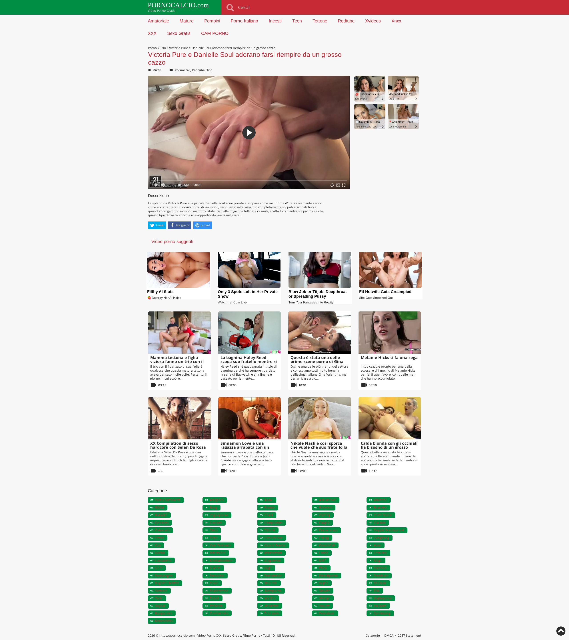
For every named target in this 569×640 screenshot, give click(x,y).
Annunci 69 (327, 500)
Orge (268, 568)
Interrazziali (273, 553)
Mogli (378, 560)
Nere (158, 568)
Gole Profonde (220, 545)
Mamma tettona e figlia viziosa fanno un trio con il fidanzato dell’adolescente (177, 361)
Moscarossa (163, 621)
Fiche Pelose (273, 538)
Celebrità (161, 522)
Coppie (324, 522)
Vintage (324, 598)
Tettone (320, 20)
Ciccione (216, 522)
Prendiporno (328, 575)
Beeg (213, 507)
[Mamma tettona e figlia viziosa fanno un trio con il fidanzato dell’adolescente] (179, 332)
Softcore (161, 590)
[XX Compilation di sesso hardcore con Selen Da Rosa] (179, 418)
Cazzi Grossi (383, 515)
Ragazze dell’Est (166, 583)
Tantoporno (272, 590)
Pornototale (272, 575)
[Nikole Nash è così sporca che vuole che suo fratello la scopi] (319, 418)
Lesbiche (380, 553)
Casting (324, 515)
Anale (268, 500)
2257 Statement (409, 635)
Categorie (373, 635)
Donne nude (328, 530)
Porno (152, 48)
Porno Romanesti (167, 500)
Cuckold (379, 522)
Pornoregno (163, 575)
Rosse (214, 583)
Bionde (269, 507)
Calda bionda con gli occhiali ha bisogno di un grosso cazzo (389, 447)
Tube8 (214, 598)
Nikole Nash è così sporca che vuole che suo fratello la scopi (319, 447)
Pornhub (380, 568)
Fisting (324, 538)
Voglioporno (382, 598)
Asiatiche (380, 500)
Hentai (160, 553)
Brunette (380, 507)
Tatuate (324, 590)
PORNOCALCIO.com (178, 5)
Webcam (216, 606)
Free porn (271, 613)
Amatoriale (158, 20)
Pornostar (182, 70)
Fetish (159, 538)
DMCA (388, 635)
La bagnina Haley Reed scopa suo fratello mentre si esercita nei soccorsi (248, 361)
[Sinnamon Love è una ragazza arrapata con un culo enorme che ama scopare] (249, 418)
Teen (297, 20)
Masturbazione (221, 560)
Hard (377, 545)
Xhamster (271, 606)
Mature (187, 20)
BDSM (159, 507)
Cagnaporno (219, 515)
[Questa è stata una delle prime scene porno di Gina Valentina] (319, 332)
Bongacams (163, 613)
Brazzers (325, 507)
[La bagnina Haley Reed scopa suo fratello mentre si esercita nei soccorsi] (249, 332)
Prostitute (381, 575)
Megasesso (272, 560)
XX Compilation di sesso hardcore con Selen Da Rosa (178, 445)
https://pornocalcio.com (177, 635)
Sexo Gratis (178, 33)
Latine (323, 553)
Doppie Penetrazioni (389, 530)
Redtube (346, 20)
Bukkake (161, 515)
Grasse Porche (275, 545)
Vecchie (270, 598)
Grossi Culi (327, 545)
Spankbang (382, 613)
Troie (158, 598)
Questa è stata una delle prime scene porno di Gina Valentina (317, 361)
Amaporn (216, 500)
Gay (157, 545)
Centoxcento (219, 613)
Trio (163, 48)
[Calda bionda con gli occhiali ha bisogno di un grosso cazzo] (390, 418)
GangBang (381, 538)
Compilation (273, 522)
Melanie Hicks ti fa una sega (389, 357)
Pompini (212, 20)
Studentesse (219, 590)
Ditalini (269, 530)
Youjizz (324, 606)
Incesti (275, 20)
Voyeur (160, 606)
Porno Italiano (244, 20)
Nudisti (215, 568)
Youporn (380, 606)
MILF (322, 560)
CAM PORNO (214, 33)
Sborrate (270, 583)
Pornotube (327, 613)
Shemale (380, 583)
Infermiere (217, 553)
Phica (323, 568)
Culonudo (162, 530)
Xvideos (373, 20)
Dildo (213, 530)
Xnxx (396, 20)
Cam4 (268, 515)
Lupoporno (163, 560)
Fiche (213, 538)
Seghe (323, 583)
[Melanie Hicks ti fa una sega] (390, 332)
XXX (152, 33)
